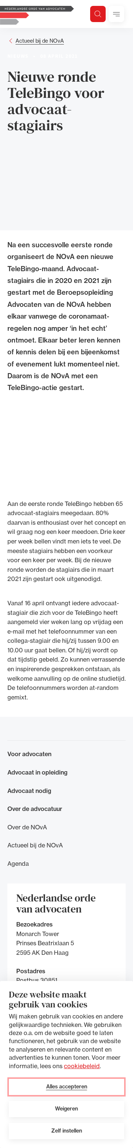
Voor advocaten (29, 754)
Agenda (18, 863)
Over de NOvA (27, 827)
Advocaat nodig (29, 790)
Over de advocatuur (34, 808)
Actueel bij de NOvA (40, 41)
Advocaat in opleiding (37, 772)
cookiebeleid (82, 1066)
